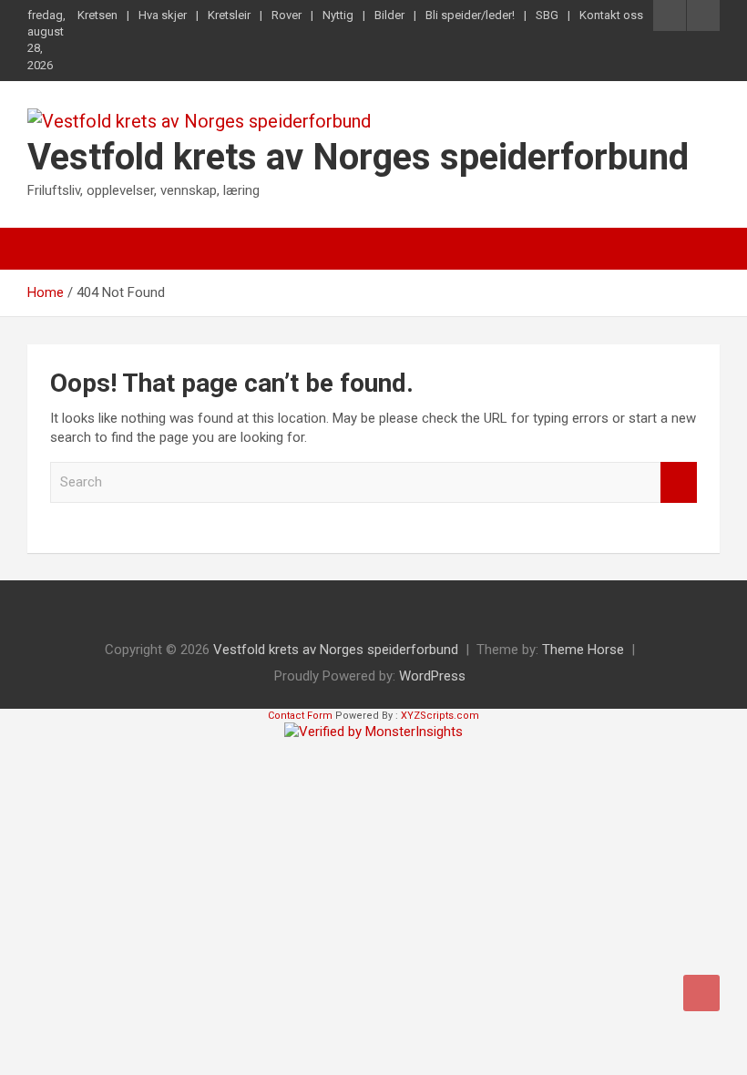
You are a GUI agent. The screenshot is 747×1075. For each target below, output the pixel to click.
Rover (286, 15)
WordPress (432, 676)
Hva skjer (162, 15)
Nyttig (337, 15)
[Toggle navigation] (50, 249)
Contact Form (300, 716)
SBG (547, 15)
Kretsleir (229, 15)
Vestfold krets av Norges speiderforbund (358, 157)
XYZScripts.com (440, 716)
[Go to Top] (701, 993)
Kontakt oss (611, 15)
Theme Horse (583, 649)
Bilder (389, 15)
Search (678, 482)
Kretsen (97, 15)
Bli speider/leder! (470, 15)
